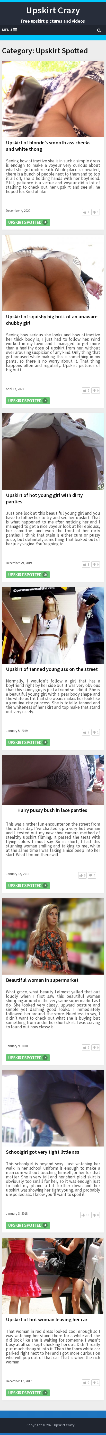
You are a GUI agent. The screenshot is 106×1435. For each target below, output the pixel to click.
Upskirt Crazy (53, 10)
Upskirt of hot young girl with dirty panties (44, 498)
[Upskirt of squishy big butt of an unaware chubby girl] (53, 273)
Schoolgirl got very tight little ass (42, 1152)
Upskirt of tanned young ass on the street (52, 669)
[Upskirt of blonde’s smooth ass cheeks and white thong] (53, 99)
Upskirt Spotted (24, 222)
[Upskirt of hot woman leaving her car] (53, 1276)
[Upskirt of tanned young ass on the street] (53, 625)
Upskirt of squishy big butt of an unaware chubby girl (52, 319)
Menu (7, 29)
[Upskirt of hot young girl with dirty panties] (53, 451)
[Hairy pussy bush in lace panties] (53, 780)
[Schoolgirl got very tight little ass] (53, 1108)
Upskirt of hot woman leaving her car (46, 1319)
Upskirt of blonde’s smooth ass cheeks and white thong (48, 145)
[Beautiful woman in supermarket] (53, 936)
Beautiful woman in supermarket (42, 980)
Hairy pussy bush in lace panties (52, 810)
